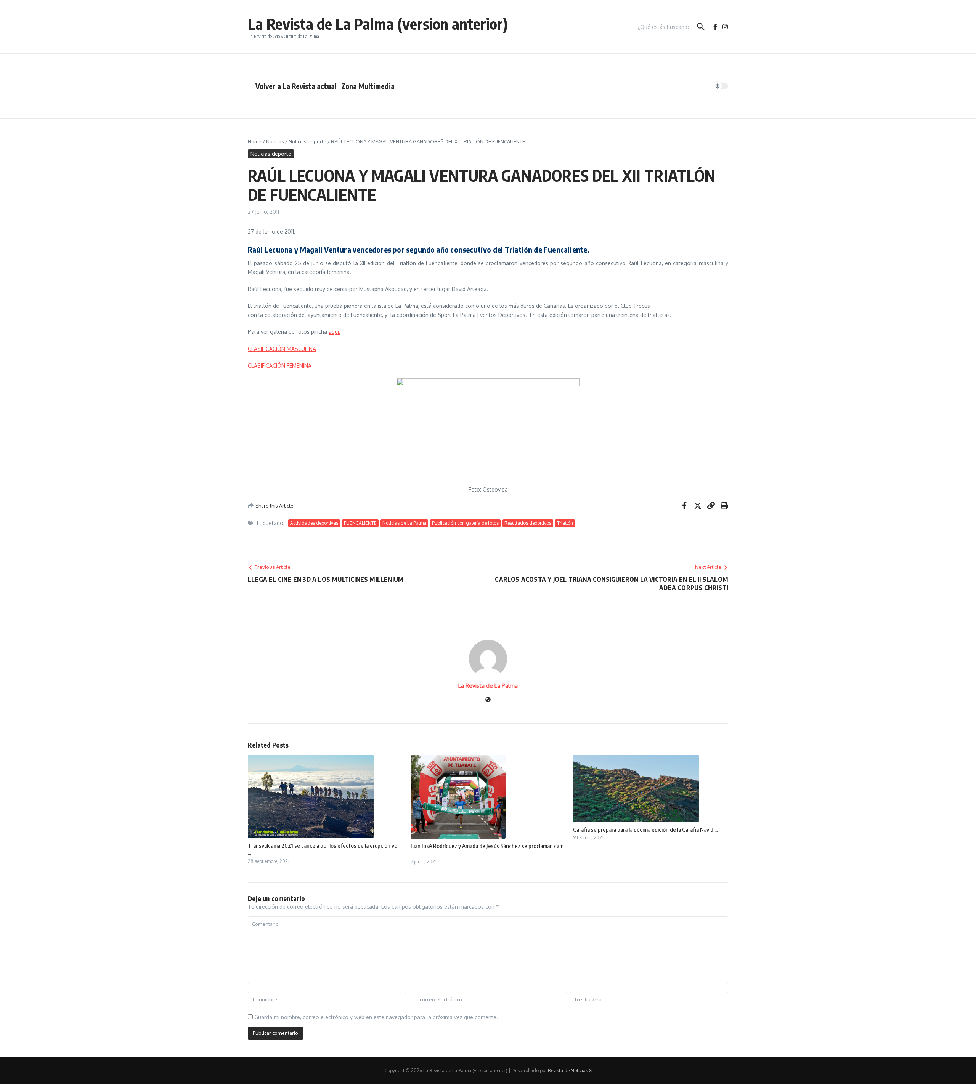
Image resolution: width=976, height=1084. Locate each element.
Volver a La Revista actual (296, 86)
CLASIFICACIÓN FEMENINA (279, 365)
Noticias (275, 141)
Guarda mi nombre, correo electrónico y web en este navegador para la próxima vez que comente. (376, 1017)
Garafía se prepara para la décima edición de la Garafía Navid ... (645, 829)
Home (255, 141)
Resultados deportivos (527, 523)
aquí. (334, 331)
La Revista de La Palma (488, 685)
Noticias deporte (307, 141)
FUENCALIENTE (360, 523)
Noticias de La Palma (404, 523)
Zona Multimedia (368, 86)
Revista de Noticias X (570, 1070)
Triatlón (565, 523)
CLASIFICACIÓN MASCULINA (282, 349)
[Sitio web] (488, 700)
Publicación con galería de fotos (465, 523)
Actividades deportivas (314, 523)
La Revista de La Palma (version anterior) (378, 23)
